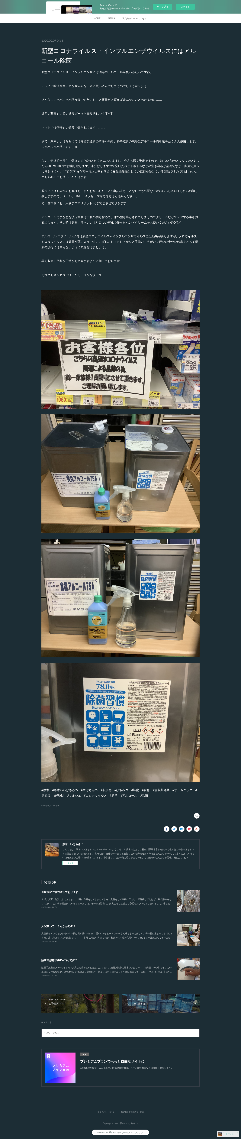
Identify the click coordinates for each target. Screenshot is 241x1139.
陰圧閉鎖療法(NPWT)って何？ (59, 960)
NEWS (111, 18)
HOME (97, 18)
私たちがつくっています (134, 18)
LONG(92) (54, 805)
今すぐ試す (162, 6)
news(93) (45, 805)
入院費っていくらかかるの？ (58, 926)
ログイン (185, 6)
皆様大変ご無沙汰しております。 (61, 892)
